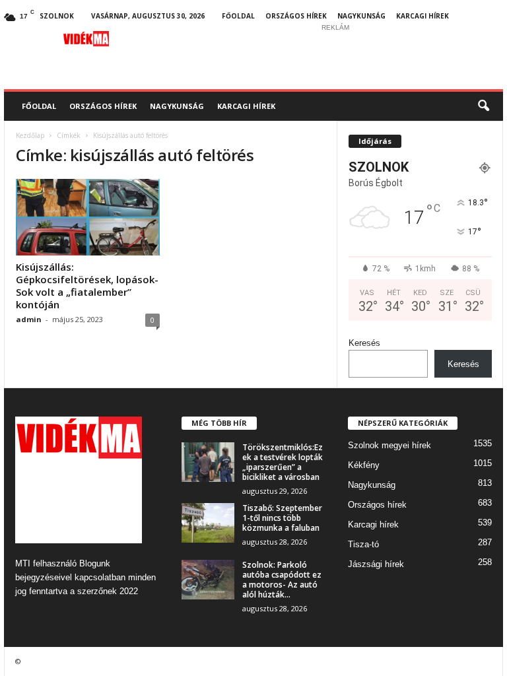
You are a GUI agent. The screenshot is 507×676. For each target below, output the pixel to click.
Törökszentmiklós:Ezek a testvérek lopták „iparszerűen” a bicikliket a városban (282, 462)
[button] (483, 106)
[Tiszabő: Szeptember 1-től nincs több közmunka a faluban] (208, 523)
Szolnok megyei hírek (389, 445)
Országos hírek (296, 15)
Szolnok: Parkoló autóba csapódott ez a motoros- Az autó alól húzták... (281, 579)
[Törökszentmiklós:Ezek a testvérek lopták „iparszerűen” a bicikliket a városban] (208, 462)
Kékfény (364, 465)
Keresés (364, 343)
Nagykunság (361, 15)
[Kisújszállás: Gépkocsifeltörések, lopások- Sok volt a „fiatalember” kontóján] (88, 217)
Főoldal (238, 15)
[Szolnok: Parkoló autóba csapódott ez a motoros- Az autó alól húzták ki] (208, 579)
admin (29, 319)
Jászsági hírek (376, 564)
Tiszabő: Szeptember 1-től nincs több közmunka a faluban (282, 517)
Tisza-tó (363, 544)
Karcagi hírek (422, 15)
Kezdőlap (30, 135)
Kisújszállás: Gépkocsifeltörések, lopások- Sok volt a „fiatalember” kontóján (87, 285)
